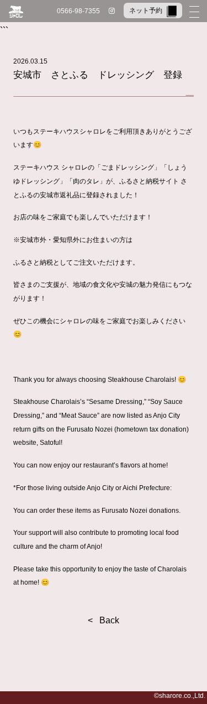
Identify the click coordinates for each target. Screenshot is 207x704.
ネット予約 (145, 10)
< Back (103, 620)
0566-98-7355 (78, 11)
